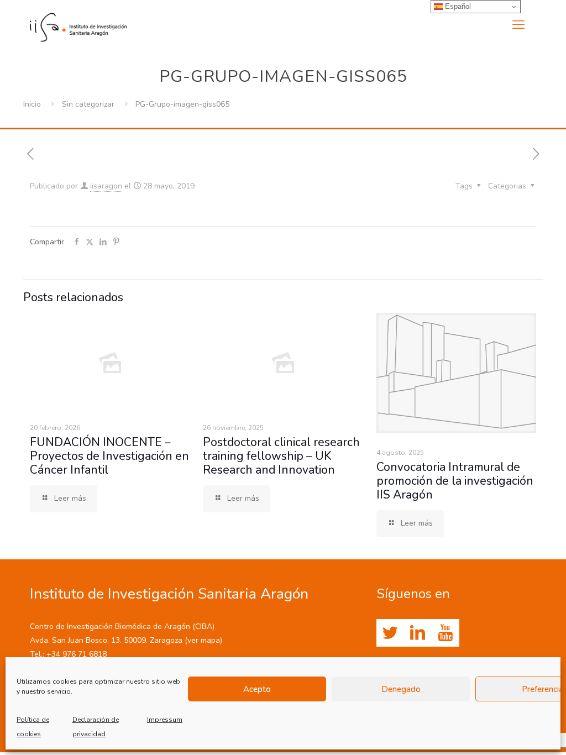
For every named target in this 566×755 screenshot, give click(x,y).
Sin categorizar (88, 104)
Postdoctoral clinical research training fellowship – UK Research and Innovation (281, 456)
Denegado (401, 689)
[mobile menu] (518, 24)
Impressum (164, 719)
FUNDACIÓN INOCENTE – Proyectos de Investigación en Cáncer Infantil (109, 456)
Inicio (32, 104)
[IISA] (78, 25)
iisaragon (106, 186)
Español (457, 6)
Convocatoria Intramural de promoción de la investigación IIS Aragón (454, 480)
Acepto (257, 689)
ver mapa (203, 640)
